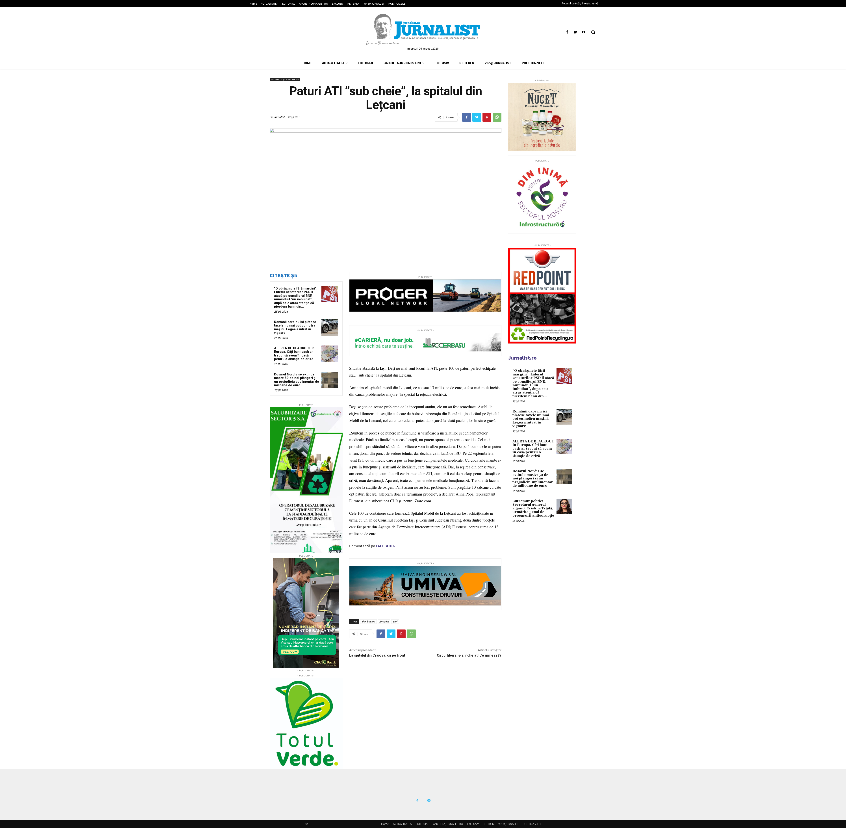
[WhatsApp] (497, 117)
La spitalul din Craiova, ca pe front (377, 655)
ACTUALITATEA (402, 824)
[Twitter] (576, 32)
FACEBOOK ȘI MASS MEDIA (285, 79)
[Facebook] (567, 32)
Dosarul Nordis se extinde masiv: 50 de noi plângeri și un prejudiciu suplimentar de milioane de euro (296, 379)
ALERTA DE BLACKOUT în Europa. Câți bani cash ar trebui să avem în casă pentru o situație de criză (294, 353)
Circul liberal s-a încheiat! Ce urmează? (469, 655)
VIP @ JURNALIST (508, 824)
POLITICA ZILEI (532, 824)
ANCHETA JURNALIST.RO (448, 824)
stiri (395, 621)
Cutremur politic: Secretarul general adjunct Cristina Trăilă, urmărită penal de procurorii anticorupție (533, 508)
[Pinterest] (486, 117)
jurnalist (384, 621)
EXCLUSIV (473, 824)
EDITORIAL (422, 824)
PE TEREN (488, 824)
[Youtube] (584, 32)
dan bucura (368, 621)
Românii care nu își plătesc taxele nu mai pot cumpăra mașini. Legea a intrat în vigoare (295, 327)
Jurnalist (279, 117)
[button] (593, 32)
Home (385, 824)
